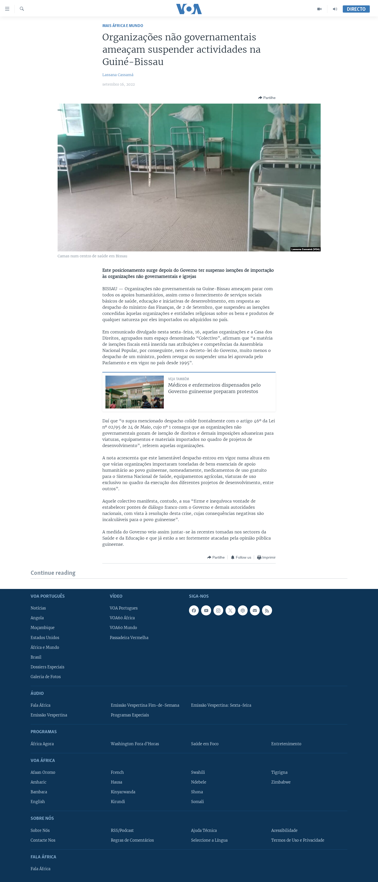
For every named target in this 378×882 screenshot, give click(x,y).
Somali (197, 801)
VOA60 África (122, 618)
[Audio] (335, 9)
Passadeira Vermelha (129, 637)
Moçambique (43, 627)
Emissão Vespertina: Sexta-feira (221, 705)
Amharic (38, 782)
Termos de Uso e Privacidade (297, 840)
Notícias (38, 608)
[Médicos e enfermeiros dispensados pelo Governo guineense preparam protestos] (134, 392)
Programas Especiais (130, 715)
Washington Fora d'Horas (135, 743)
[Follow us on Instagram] (218, 610)
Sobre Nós (40, 830)
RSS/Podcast (122, 830)
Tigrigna (279, 772)
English (38, 801)
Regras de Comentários (132, 840)
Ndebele (198, 782)
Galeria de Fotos (46, 676)
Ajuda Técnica (204, 830)
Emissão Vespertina (49, 715)
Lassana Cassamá (117, 74)
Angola (37, 618)
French (117, 772)
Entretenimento (286, 743)
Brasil (36, 657)
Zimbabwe (281, 782)
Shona (197, 792)
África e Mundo (45, 647)
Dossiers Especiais (47, 667)
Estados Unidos (45, 637)
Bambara (39, 792)
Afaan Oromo (43, 772)
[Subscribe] (255, 610)
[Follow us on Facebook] (194, 610)
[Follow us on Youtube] (206, 610)
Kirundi (118, 801)
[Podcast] (243, 610)
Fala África (40, 705)
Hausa (116, 782)
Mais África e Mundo (122, 26)
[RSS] (267, 610)
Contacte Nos (43, 840)
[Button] (267, 98)
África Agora (42, 743)
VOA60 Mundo (123, 627)
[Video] (319, 9)
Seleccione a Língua (209, 840)
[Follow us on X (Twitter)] (230, 610)
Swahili (198, 772)
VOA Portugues (124, 608)
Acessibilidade (284, 830)
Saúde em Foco (205, 743)
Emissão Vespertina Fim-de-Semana (145, 705)
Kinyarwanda (123, 792)
